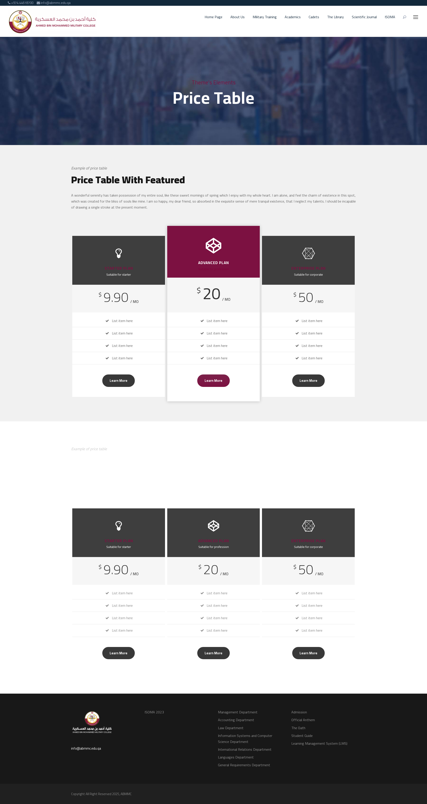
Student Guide (302, 735)
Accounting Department (236, 719)
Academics (293, 17)
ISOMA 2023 (154, 712)
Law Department (231, 727)
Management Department (238, 712)
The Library (335, 17)
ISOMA (390, 17)
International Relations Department (245, 749)
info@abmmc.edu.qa (86, 748)
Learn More (118, 380)
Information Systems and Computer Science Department (245, 738)
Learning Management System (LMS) (319, 743)
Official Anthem (303, 719)
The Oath (298, 727)
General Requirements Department (244, 765)
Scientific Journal (364, 17)
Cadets (314, 17)
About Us (237, 17)
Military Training (265, 17)
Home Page (213, 17)
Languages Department (236, 757)
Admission (299, 712)
